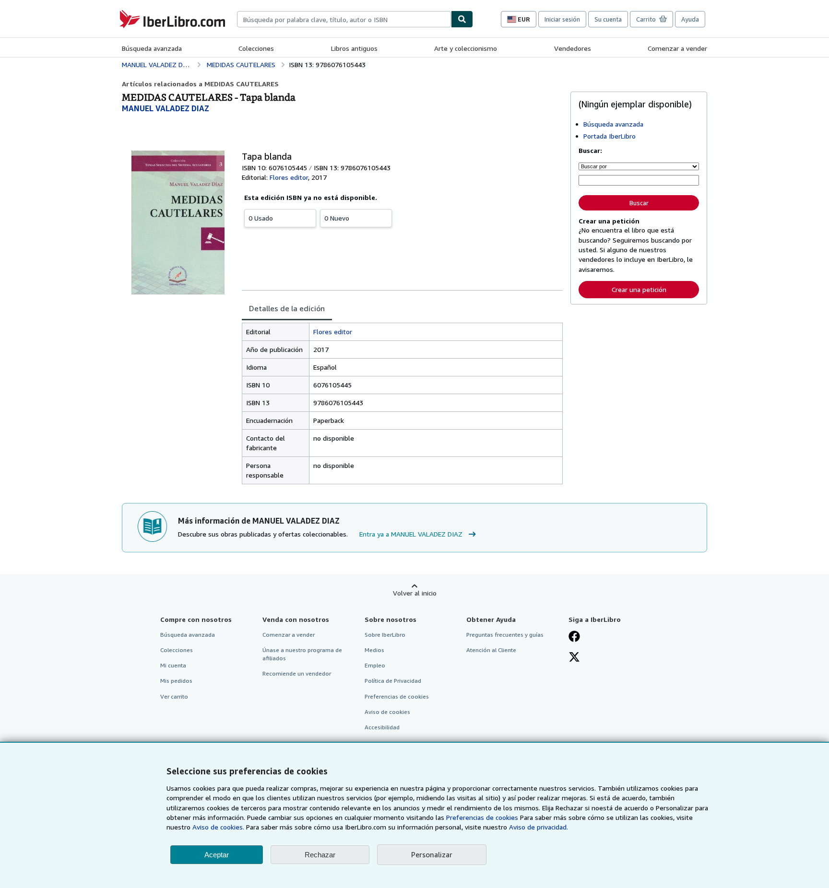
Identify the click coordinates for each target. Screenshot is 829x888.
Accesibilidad (382, 727)
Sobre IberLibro (385, 634)
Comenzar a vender (677, 48)
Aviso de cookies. (218, 827)
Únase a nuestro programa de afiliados (302, 654)
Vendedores (572, 48)
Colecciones (256, 48)
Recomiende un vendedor (296, 673)
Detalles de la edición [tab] (287, 308)
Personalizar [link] (431, 854)
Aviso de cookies (387, 711)
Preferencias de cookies (482, 817)
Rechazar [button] (320, 855)
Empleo (375, 665)
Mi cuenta (173, 665)
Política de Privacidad (393, 680)
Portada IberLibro (609, 136)
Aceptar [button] (216, 855)
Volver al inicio (415, 593)
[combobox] (344, 19)
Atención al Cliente (491, 650)
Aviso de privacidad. (538, 827)
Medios (374, 650)
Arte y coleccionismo (465, 48)
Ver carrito (174, 696)
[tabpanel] (402, 403)
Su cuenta (608, 19)
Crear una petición (639, 289)
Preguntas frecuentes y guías (505, 634)
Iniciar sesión (562, 19)
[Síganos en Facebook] (574, 637)
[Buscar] (462, 19)
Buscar (639, 203)
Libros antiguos (354, 48)
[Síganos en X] (574, 658)
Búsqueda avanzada (152, 48)
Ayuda (690, 19)
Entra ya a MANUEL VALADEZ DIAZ (410, 534)
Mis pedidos (176, 680)
